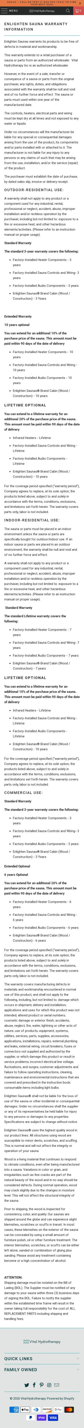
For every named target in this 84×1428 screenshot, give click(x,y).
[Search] (68, 10)
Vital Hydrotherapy (33, 1398)
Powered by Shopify (60, 1398)
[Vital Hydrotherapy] (42, 10)
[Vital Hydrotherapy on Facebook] (34, 1385)
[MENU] (2, 10)
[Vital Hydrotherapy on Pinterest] (42, 1385)
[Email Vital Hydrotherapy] (57, 1385)
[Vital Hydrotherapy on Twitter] (27, 1385)
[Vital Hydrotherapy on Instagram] (49, 1385)
